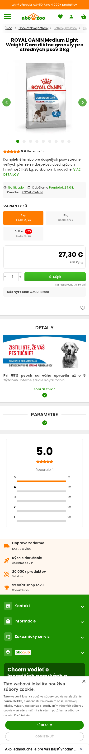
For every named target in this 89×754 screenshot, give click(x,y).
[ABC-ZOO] (33, 16)
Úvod (8, 28)
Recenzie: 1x (35, 151)
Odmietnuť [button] (44, 736)
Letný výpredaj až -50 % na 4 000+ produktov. (45, 5)
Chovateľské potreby (33, 28)
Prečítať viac (22, 715)
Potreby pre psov (65, 28)
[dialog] (44, 715)
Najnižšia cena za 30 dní (70, 285)
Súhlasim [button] (44, 725)
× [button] (83, 681)
